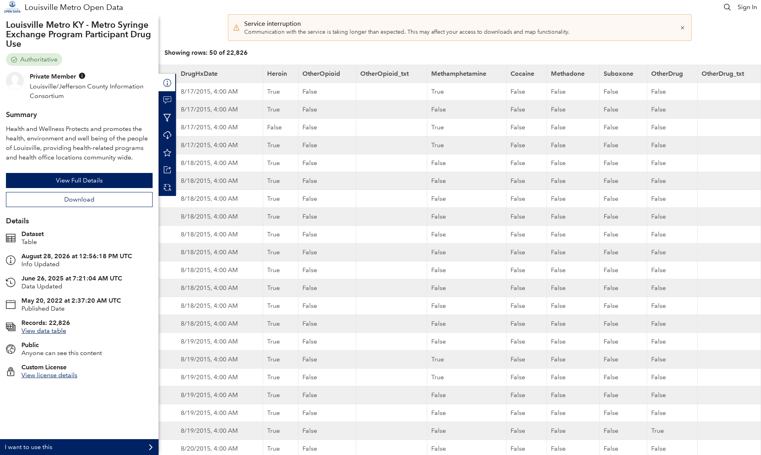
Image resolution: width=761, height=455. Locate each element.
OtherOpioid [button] (321, 73)
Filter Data (167, 117)
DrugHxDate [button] (199, 73)
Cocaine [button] (522, 73)
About (167, 82)
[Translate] (167, 187)
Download (79, 199)
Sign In (747, 7)
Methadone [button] (568, 73)
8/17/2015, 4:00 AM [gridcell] (209, 91)
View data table (43, 330)
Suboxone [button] (618, 73)
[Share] (167, 170)
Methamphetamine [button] (458, 73)
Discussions (167, 100)
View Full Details (79, 180)
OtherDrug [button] (667, 73)
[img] (82, 76)
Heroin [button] (277, 73)
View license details (49, 375)
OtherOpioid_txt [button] (384, 73)
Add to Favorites (167, 152)
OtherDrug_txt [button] (723, 73)
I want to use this (28, 447)
